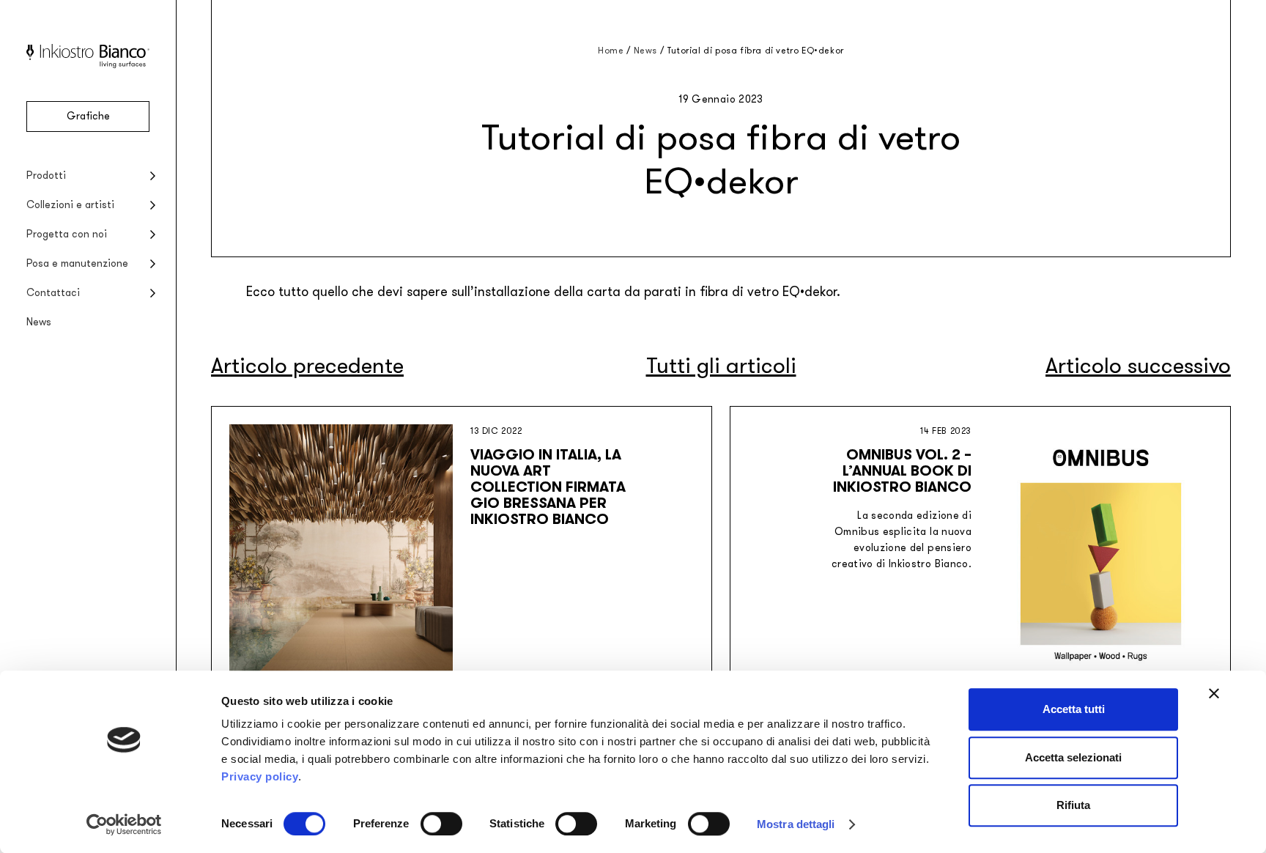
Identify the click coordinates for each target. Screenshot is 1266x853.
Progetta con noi (66, 234)
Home (610, 50)
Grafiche (88, 116)
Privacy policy (259, 776)
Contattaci (53, 293)
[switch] (441, 823)
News (38, 322)
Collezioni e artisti (70, 205)
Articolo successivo (1138, 366)
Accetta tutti (1074, 709)
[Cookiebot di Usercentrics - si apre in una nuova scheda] (124, 824)
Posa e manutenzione (77, 263)
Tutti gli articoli (721, 366)
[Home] (87, 65)
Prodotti (46, 175)
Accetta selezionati (1073, 757)
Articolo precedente (307, 366)
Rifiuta (1073, 805)
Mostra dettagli (796, 824)
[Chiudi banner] (1214, 693)
